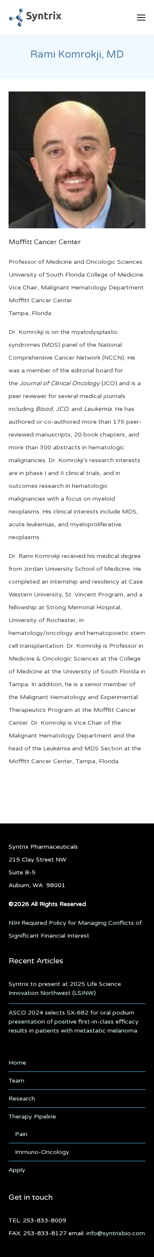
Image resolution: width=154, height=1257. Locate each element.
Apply (17, 1170)
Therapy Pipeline (32, 1116)
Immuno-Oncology (42, 1152)
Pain (21, 1134)
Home (17, 1062)
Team (16, 1080)
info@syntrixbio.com (115, 1233)
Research (22, 1098)
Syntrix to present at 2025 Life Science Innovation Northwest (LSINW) (65, 988)
